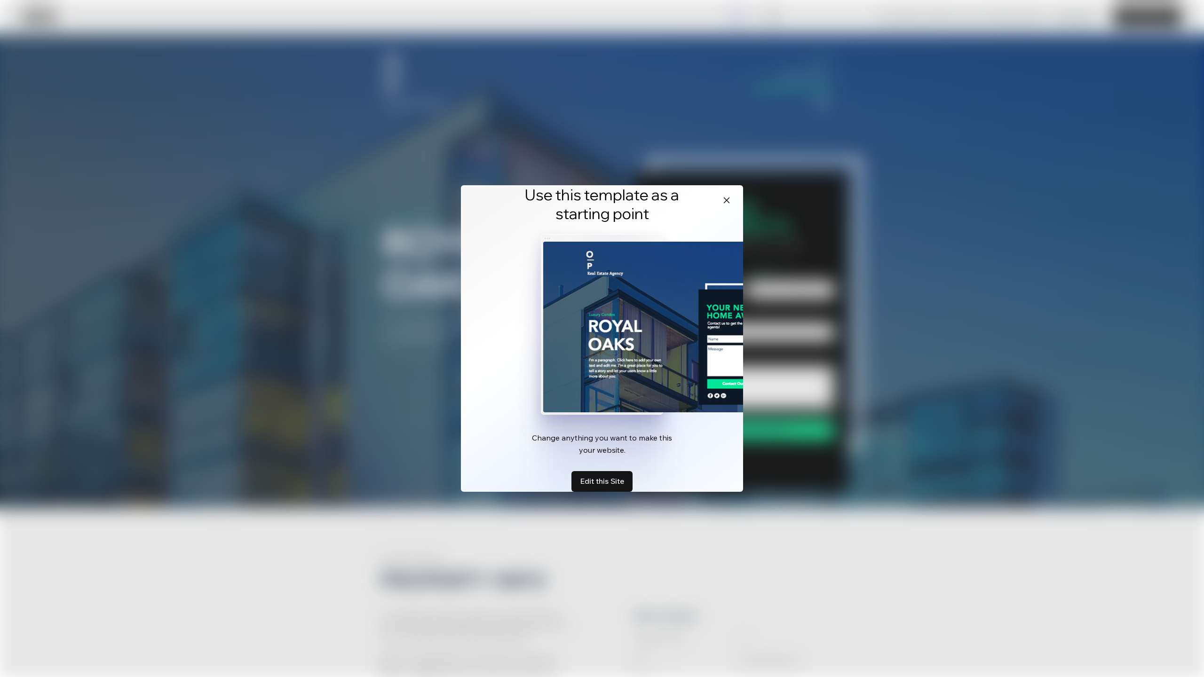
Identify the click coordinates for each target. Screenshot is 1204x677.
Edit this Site (602, 481)
